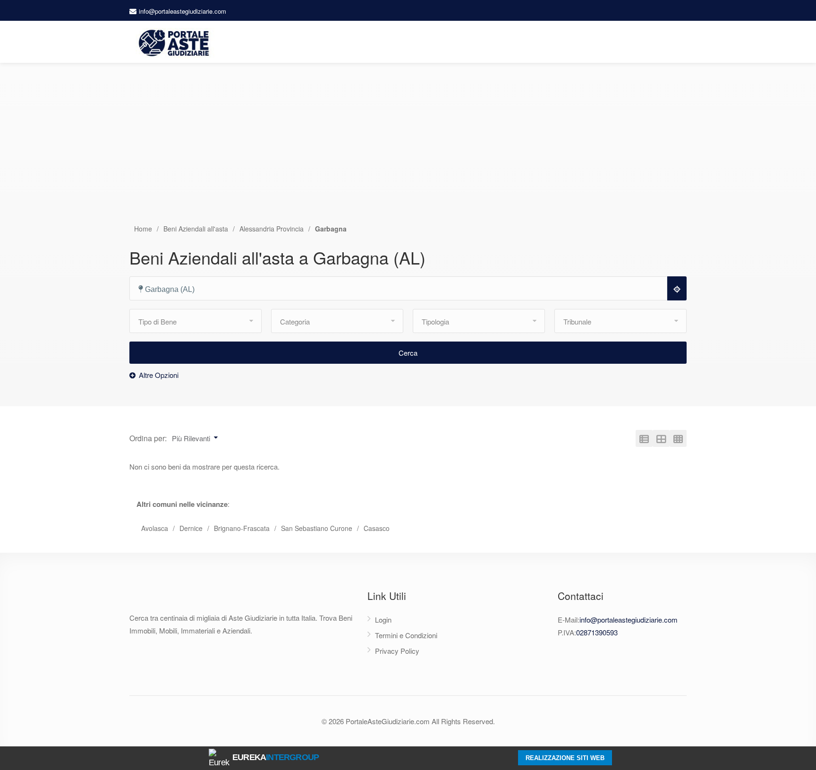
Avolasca (154, 528)
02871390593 (597, 632)
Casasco (377, 528)
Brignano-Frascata (242, 528)
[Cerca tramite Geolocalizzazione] (677, 288)
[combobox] (402, 289)
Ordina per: (148, 438)
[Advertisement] (408, 152)
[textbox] (402, 289)
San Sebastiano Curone (316, 528)
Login (383, 620)
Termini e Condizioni (406, 635)
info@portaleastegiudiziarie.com (182, 11)
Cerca (408, 353)
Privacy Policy (397, 651)
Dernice (191, 528)
